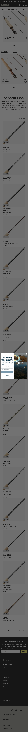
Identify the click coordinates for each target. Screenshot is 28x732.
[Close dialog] (26, 353)
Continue (7, 371)
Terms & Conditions (7, 375)
